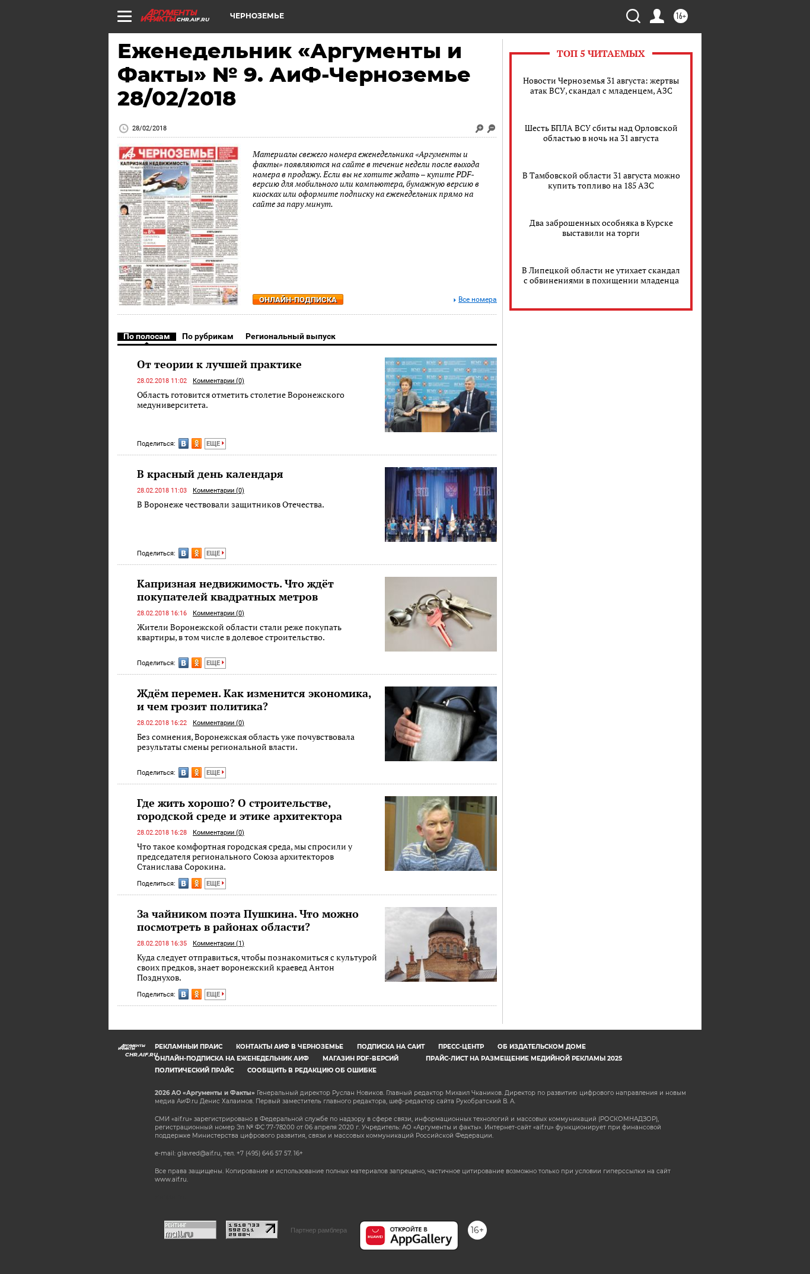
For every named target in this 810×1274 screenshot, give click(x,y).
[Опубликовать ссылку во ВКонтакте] (183, 443)
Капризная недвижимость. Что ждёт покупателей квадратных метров (235, 590)
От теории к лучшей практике (219, 364)
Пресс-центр (461, 1047)
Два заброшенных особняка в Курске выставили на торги (601, 228)
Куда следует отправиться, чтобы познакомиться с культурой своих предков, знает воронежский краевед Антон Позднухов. (257, 967)
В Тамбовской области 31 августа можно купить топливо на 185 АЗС (601, 180)
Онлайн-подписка (298, 299)
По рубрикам (208, 336)
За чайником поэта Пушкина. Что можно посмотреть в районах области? (248, 920)
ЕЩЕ (214, 444)
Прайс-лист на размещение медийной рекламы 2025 (524, 1058)
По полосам (146, 336)
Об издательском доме (542, 1047)
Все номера (477, 300)
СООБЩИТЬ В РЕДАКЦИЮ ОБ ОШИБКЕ (312, 1070)
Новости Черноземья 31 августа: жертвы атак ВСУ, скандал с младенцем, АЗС (601, 85)
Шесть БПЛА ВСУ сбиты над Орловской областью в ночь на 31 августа (601, 133)
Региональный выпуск (290, 336)
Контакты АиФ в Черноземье (289, 1047)
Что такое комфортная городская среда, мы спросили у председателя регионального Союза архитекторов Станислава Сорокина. (244, 856)
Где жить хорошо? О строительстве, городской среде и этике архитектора (239, 809)
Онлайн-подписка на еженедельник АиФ (232, 1058)
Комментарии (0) (218, 381)
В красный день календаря (210, 474)
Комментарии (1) (218, 943)
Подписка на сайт (391, 1047)
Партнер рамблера (319, 1230)
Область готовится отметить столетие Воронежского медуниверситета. (241, 399)
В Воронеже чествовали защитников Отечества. (230, 504)
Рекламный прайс (188, 1047)
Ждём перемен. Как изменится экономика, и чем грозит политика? (254, 699)
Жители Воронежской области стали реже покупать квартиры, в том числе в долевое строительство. (239, 632)
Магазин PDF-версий (360, 1058)
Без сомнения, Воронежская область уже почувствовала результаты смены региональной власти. (246, 742)
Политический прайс (194, 1070)
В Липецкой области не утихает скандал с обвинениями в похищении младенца (601, 275)
